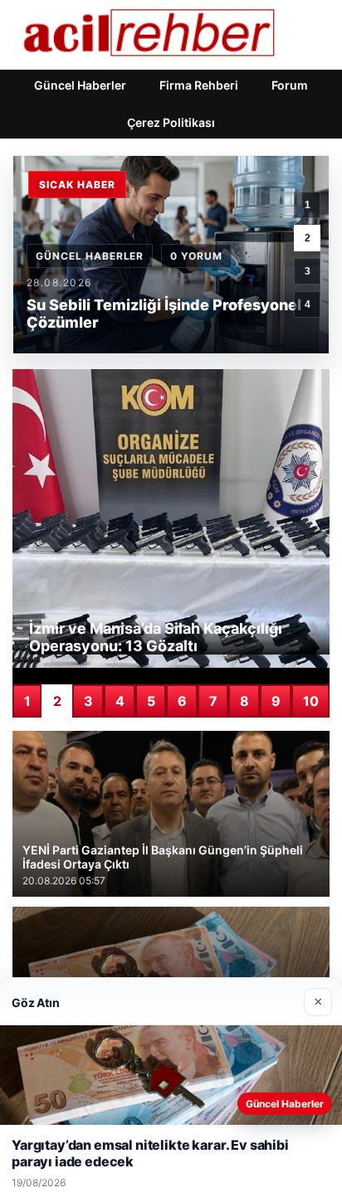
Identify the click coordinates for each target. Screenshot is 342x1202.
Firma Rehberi (198, 85)
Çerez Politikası (171, 122)
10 (311, 701)
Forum (289, 85)
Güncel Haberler (80, 85)
